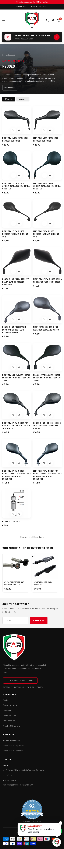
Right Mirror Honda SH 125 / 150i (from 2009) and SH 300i (46, 328)
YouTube (31, 687)
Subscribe (38, 620)
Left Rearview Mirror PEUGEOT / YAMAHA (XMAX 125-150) (46, 234)
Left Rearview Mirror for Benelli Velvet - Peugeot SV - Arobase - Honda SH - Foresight (47, 475)
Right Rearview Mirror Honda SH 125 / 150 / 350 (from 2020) (47, 280)
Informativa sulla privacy (13, 745)
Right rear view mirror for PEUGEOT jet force (15, 139)
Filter (10, 99)
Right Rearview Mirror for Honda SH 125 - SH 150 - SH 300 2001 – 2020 (16, 425)
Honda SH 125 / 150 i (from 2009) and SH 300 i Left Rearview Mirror (14, 329)
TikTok (40, 687)
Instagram (19, 687)
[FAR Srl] (32, 20)
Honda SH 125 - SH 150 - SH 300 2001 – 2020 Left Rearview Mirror (47, 425)
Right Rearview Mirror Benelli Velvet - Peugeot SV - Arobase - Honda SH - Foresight (16, 475)
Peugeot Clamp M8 (10, 521)
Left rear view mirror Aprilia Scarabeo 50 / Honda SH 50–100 (47, 186)
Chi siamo (7, 710)
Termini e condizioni (11, 740)
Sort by (22, 99)
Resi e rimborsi (9, 715)
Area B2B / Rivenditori (12, 726)
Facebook (7, 687)
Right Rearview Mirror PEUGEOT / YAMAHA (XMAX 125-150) (15, 234)
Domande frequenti (11, 705)
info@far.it (7, 775)
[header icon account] (53, 20)
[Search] (47, 20)
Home (4, 55)
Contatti (6, 700)
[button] (19, 130)
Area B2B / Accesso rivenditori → (20, 680)
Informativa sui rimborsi (13, 750)
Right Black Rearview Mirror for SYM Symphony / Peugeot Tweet (16, 378)
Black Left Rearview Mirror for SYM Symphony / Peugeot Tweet (47, 378)
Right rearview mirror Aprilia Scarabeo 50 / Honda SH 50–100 (16, 186)
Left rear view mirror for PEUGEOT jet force (45, 139)
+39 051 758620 (9, 780)
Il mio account (9, 720)
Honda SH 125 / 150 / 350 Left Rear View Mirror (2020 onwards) (15, 282)
